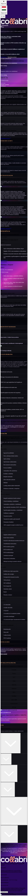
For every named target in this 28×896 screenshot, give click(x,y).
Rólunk (6, 882)
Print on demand (18, 872)
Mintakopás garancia (10, 872)
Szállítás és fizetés (5, 870)
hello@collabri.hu (5, 877)
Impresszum (8, 890)
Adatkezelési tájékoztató (10, 889)
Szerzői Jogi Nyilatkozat (16, 890)
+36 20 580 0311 (4, 880)
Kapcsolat (3, 882)
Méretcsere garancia (13, 870)
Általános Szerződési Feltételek (8, 888)
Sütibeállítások (4, 892)
